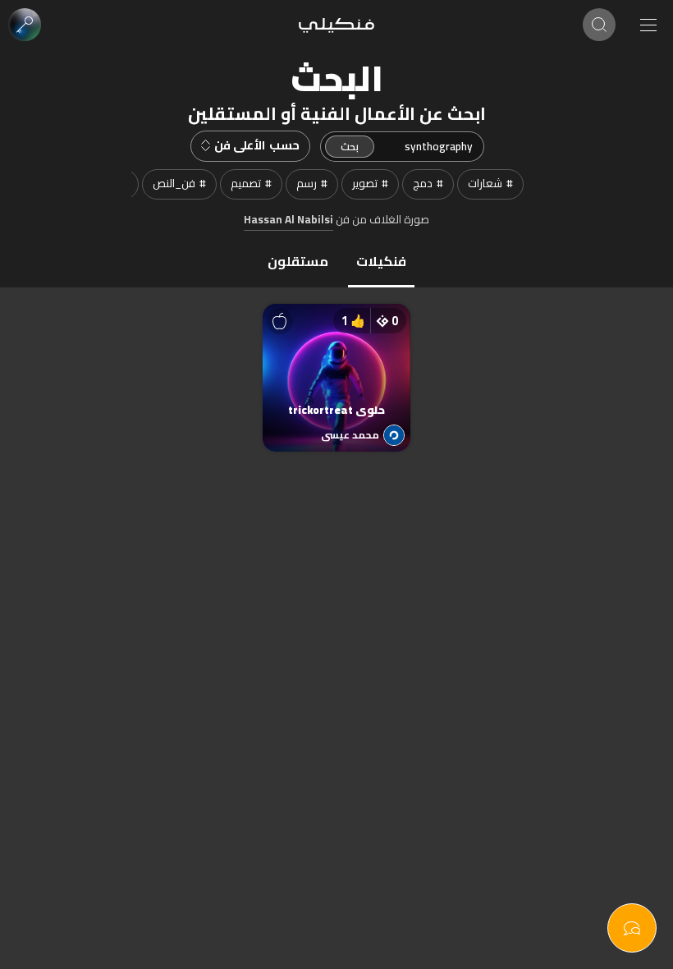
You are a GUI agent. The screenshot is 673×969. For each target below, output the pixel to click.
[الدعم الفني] (632, 928)
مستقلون (298, 261)
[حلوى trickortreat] (336, 361)
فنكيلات (381, 261)
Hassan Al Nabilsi (288, 220)
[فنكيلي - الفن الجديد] (336, 24)
